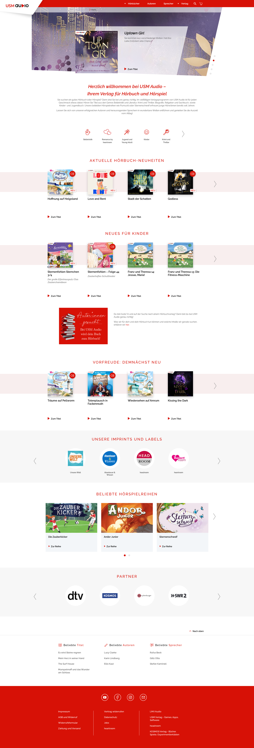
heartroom (109, 728)
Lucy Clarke (110, 652)
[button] (183, 134)
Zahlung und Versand (69, 728)
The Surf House (66, 663)
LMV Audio (155, 711)
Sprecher (168, 3)
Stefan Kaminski (158, 663)
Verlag (184, 3)
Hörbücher (133, 3)
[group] (88, 134)
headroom (155, 725)
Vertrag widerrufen (114, 711)
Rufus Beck (156, 652)
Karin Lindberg (112, 658)
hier (127, 324)
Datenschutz (110, 717)
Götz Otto (155, 658)
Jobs (106, 722)
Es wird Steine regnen (69, 652)
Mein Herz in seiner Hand (71, 658)
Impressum (64, 711)
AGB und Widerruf (67, 717)
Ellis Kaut (109, 663)
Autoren (151, 3)
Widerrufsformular (68, 722)
